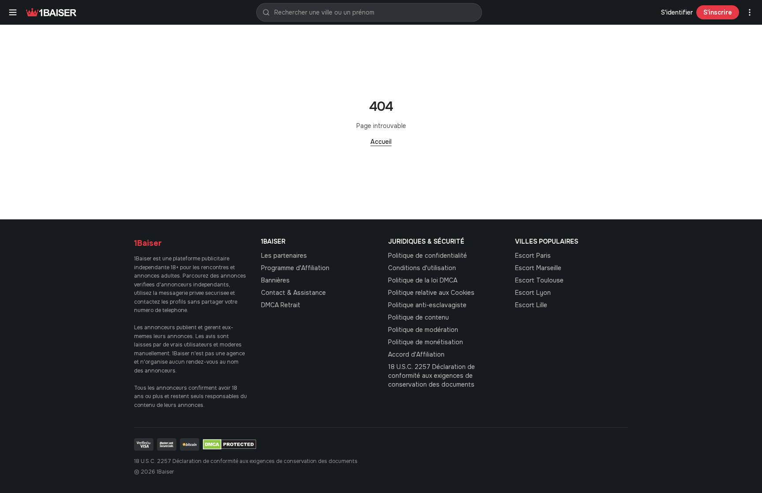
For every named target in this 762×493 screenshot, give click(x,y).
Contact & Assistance (293, 293)
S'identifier (677, 12)
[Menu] (12, 12)
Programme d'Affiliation (295, 268)
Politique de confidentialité (427, 256)
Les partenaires (284, 256)
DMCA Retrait (280, 305)
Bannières (275, 280)
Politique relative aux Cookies (431, 293)
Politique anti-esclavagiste (427, 305)
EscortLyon (533, 293)
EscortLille (531, 305)
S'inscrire (717, 12)
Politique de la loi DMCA (422, 280)
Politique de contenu (418, 317)
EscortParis (533, 256)
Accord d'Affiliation (416, 354)
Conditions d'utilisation (422, 268)
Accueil (381, 142)
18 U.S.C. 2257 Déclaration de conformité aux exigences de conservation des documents (431, 375)
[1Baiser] (51, 12)
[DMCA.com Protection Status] (229, 444)
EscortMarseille (538, 268)
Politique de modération (423, 330)
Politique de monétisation (425, 342)
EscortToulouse (539, 280)
